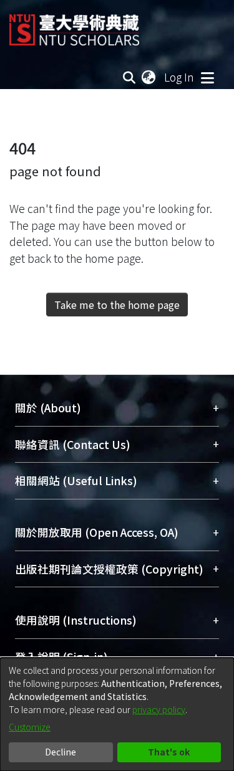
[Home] (74, 25)
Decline (60, 751)
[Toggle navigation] (207, 77)
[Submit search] (129, 77)
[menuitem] (149, 77)
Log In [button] (179, 77)
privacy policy (158, 709)
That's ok (169, 751)
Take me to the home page (117, 304)
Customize (30, 727)
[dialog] (117, 714)
